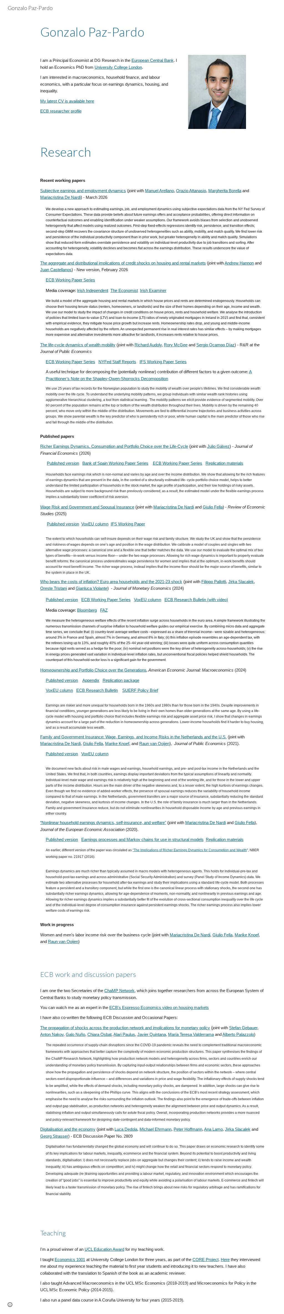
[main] (152, 32)
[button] (10, 1304)
